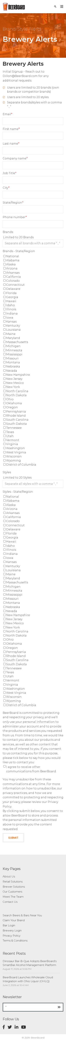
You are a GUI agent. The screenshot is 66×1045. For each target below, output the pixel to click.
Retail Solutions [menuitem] (13, 881)
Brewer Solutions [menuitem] (14, 886)
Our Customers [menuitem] (12, 891)
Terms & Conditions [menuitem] (15, 940)
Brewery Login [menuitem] (12, 930)
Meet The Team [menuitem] (13, 896)
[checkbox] (33, 360)
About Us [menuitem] (9, 876)
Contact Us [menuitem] (10, 901)
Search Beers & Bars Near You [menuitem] (22, 915)
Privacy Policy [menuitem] (11, 935)
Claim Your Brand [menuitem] (14, 920)
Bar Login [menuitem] (9, 925)
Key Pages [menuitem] (12, 869)
